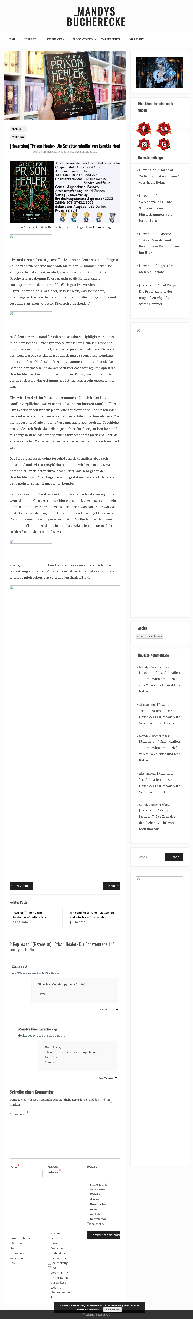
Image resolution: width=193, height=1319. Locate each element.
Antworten (107, 1009)
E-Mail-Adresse (54, 1170)
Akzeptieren (112, 1309)
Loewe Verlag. (102, 227)
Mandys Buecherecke (83, 151)
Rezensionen (55, 39)
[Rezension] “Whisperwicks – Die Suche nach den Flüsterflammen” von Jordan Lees (155, 208)
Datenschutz (110, 39)
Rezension (18, 129)
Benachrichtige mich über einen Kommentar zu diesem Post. (19, 1251)
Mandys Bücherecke (96, 16)
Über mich (31, 39)
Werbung (17, 137)
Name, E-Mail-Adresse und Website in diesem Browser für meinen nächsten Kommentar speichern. (99, 1204)
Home (12, 39)
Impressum (136, 39)
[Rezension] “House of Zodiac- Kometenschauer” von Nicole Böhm (159, 176)
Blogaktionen (82, 39)
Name (15, 1167)
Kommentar (19, 1114)
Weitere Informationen (88, 1309)
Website (92, 1167)
